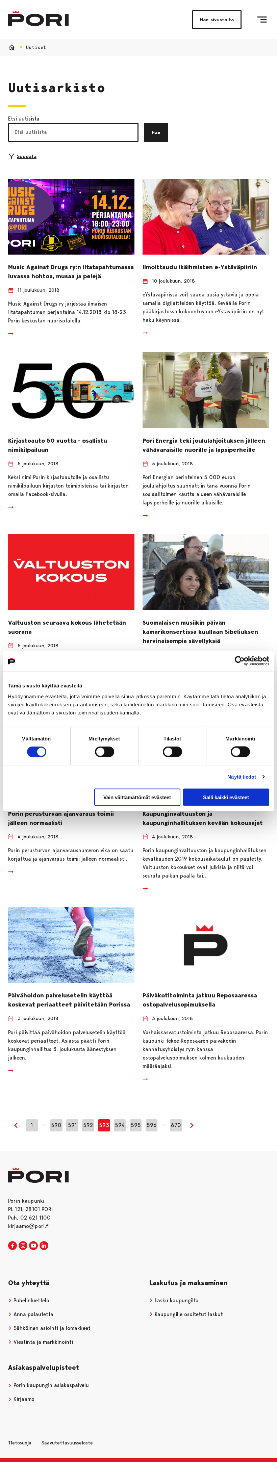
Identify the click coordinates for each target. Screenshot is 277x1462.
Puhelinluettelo (30, 1300)
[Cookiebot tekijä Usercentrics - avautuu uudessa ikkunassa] (239, 661)
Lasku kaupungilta (176, 1300)
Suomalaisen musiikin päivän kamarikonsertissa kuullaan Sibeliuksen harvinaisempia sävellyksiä (200, 632)
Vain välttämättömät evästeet (137, 797)
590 (56, 1125)
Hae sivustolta (217, 20)
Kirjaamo (23, 1399)
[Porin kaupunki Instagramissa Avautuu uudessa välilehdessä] (23, 1246)
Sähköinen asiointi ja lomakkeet (51, 1328)
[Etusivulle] (38, 18)
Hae (156, 132)
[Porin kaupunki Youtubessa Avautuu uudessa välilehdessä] (33, 1246)
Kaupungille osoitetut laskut (188, 1314)
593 (104, 1125)
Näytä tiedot (241, 777)
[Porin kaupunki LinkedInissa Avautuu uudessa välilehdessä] (44, 1246)
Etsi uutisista (24, 118)
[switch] (104, 752)
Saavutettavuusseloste (67, 1443)
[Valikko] (262, 19)
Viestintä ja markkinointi (42, 1342)
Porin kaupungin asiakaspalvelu (50, 1385)
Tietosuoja (19, 1443)
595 (136, 1125)
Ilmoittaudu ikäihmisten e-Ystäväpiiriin (200, 267)
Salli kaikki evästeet (226, 797)
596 (152, 1125)
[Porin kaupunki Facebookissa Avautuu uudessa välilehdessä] (12, 1246)
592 (88, 1125)
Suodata (26, 156)
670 (176, 1125)
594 (120, 1125)
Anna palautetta (32, 1314)
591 (72, 1125)
